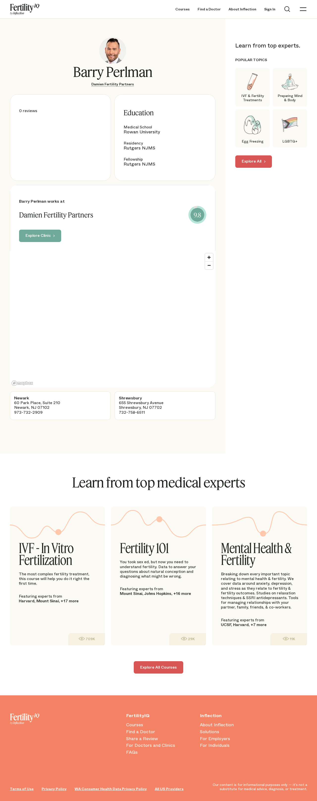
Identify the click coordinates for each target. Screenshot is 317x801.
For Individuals (215, 745)
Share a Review (142, 739)
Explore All (252, 161)
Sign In (269, 9)
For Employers (215, 739)
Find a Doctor (209, 9)
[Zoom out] (209, 265)
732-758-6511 (132, 412)
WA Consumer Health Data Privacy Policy (111, 789)
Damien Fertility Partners (112, 84)
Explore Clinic (38, 235)
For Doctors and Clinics (150, 745)
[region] (112, 319)
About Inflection (242, 9)
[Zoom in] (209, 257)
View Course (87, 639)
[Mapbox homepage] (22, 383)
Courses (182, 9)
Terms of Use (22, 789)
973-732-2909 (28, 412)
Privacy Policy (54, 789)
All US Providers (169, 789)
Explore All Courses (158, 667)
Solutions (209, 732)
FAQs (132, 752)
